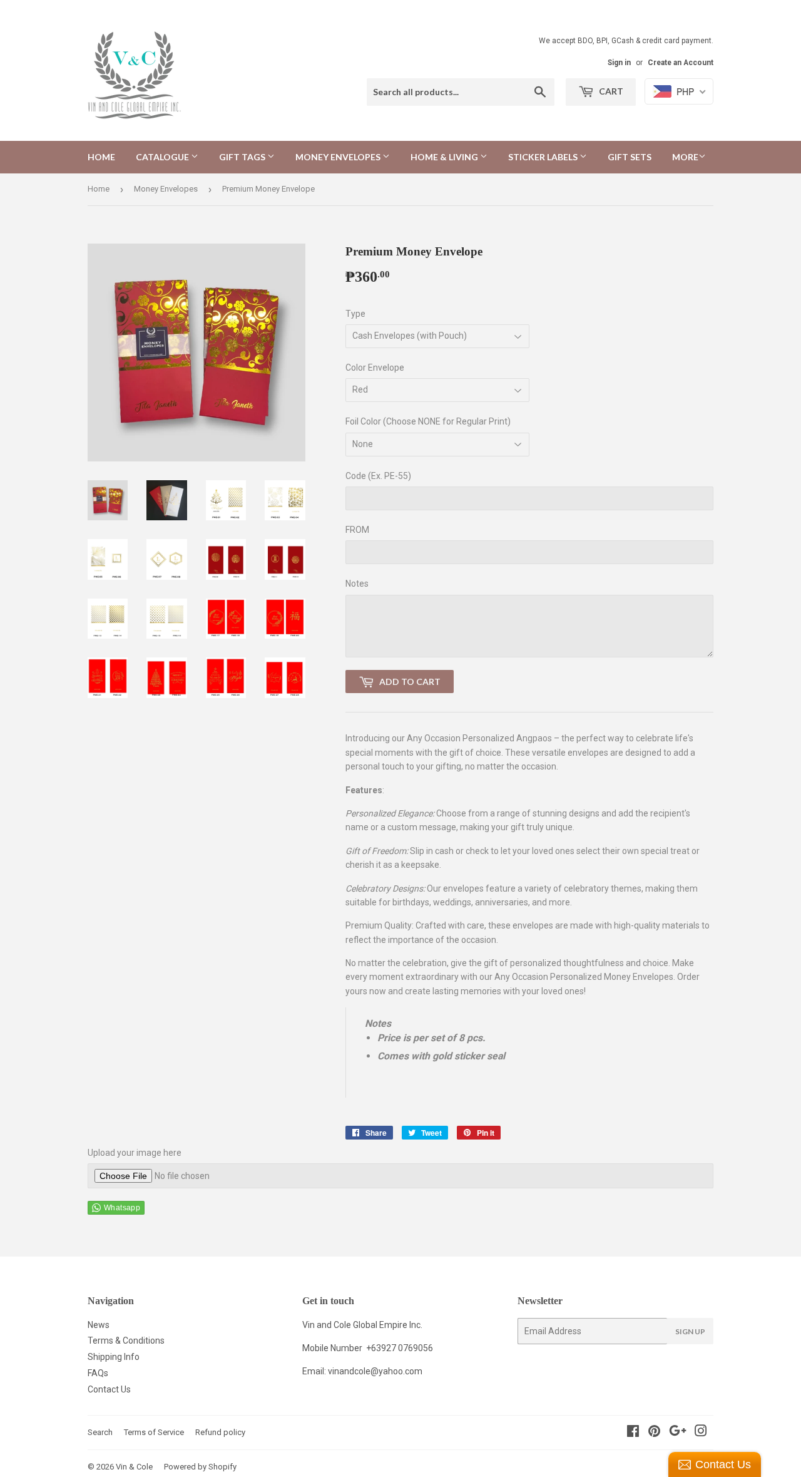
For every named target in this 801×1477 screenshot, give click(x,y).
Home (101, 157)
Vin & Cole (134, 1466)
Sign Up (690, 1331)
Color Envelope (374, 368)
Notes (357, 584)
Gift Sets (629, 157)
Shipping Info (114, 1357)
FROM (357, 530)
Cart (610, 91)
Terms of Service (154, 1432)
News (99, 1325)
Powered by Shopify (200, 1466)
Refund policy (220, 1432)
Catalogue (163, 157)
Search (100, 1432)
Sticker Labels (543, 157)
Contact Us (109, 1389)
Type (355, 314)
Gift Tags (243, 157)
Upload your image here (134, 1153)
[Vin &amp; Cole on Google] (677, 1433)
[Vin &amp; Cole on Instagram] (701, 1433)
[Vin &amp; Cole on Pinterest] (654, 1433)
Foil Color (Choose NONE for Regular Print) (428, 421)
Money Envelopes (338, 157)
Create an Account (680, 62)
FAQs (98, 1373)
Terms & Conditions (126, 1340)
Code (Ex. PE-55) (378, 476)
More (685, 157)
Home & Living (445, 157)
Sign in (619, 62)
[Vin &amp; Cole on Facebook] (633, 1433)
